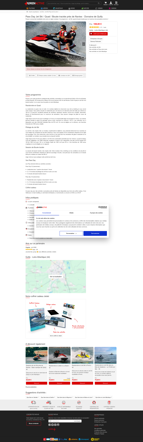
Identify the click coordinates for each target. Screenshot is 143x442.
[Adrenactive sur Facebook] (49, 425)
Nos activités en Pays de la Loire (98, 49)
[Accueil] (27, 12)
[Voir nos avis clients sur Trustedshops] (95, 439)
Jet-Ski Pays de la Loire (51, 12)
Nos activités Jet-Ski (95, 47)
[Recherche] (98, 3)
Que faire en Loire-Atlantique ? (103, 397)
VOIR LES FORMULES (100, 34)
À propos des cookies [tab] (96, 213)
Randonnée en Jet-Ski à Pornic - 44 (82, 366)
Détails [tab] (72, 213)
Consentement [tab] (46, 213)
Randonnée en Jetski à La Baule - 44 (59, 367)
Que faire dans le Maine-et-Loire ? (84, 397)
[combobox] (71, 3)
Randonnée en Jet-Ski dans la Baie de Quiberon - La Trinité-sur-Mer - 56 (105, 367)
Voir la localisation (56, 276)
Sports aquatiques (34, 12)
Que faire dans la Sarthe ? (48, 397)
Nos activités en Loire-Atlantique (98, 51)
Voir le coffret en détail (56, 336)
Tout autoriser (95, 233)
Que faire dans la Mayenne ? (64, 397)
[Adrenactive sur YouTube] (58, 425)
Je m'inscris (77, 421)
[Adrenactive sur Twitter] (52, 425)
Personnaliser (70, 233)
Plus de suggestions (31, 387)
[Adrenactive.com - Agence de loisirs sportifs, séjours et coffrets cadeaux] (34, 3)
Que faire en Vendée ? (32, 397)
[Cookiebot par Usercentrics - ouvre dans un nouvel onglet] (99, 207)
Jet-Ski (42, 12)
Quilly (91, 30)
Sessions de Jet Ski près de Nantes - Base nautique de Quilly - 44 (36, 367)
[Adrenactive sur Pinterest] (55, 425)
